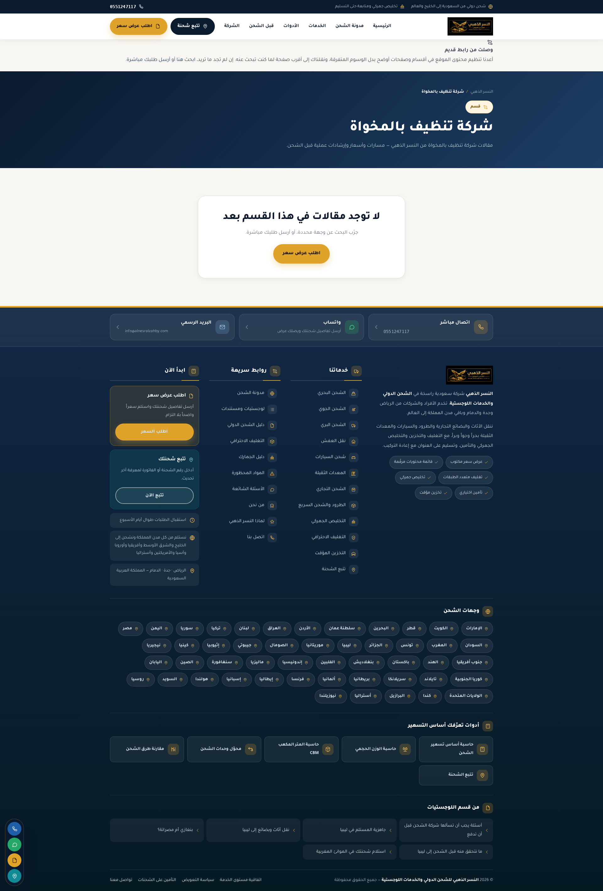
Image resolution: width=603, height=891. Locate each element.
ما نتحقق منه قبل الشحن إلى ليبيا (450, 852)
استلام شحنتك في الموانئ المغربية (351, 852)
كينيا (183, 645)
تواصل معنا (121, 880)
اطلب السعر (154, 431)
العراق (274, 628)
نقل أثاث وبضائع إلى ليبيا (265, 830)
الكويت (441, 628)
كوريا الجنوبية (468, 679)
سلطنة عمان (342, 628)
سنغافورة (222, 662)
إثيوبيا (213, 645)
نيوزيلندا (327, 696)
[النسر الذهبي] (470, 26)
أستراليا (363, 696)
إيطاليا (266, 679)
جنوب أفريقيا (469, 662)
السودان (473, 645)
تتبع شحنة (188, 26)
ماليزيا (257, 662)
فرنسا (297, 679)
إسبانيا (233, 679)
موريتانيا (314, 645)
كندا (427, 696)
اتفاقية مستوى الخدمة (241, 880)
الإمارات (474, 628)
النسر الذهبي (481, 92)
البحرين (380, 628)
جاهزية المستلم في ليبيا (363, 830)
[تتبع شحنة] (14, 876)
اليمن (156, 628)
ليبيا (346, 645)
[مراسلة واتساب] (14, 844)
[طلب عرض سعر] (14, 860)
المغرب (439, 645)
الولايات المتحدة (465, 696)
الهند (433, 662)
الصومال (279, 645)
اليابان (155, 662)
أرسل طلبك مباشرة (148, 60)
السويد (169, 679)
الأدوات (291, 26)
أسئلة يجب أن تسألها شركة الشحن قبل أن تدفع (443, 830)
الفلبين (328, 662)
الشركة (232, 26)
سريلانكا (397, 679)
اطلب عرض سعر (134, 26)
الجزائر (375, 645)
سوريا (187, 628)
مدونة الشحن (349, 26)
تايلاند (430, 679)
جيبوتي (244, 645)
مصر (127, 628)
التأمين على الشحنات (157, 880)
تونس (407, 645)
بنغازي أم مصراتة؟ (175, 830)
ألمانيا (329, 679)
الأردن (304, 628)
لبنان (244, 628)
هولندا (201, 679)
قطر (411, 628)
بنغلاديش (363, 662)
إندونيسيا (292, 662)
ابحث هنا (186, 60)
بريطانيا (362, 679)
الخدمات (317, 26)
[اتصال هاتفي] (14, 829)
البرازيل (397, 696)
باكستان (400, 662)
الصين (186, 662)
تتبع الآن (154, 495)
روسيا (137, 679)
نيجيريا (153, 645)
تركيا (215, 628)
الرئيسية (382, 26)
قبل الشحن (261, 26)
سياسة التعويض (198, 880)
